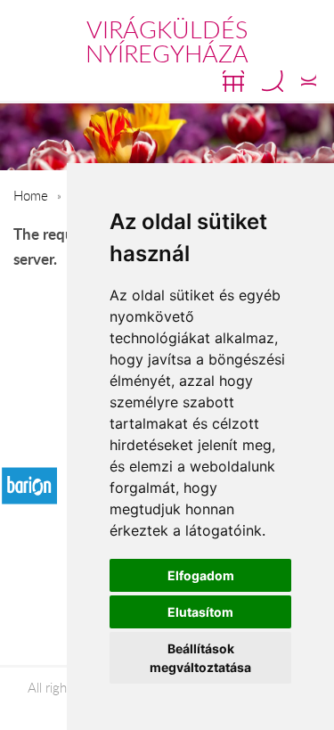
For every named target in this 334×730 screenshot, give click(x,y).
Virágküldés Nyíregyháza (167, 41)
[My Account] (308, 81)
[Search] (272, 81)
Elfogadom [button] (200, 575)
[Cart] (233, 81)
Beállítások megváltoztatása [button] (200, 658)
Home (30, 195)
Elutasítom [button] (200, 611)
